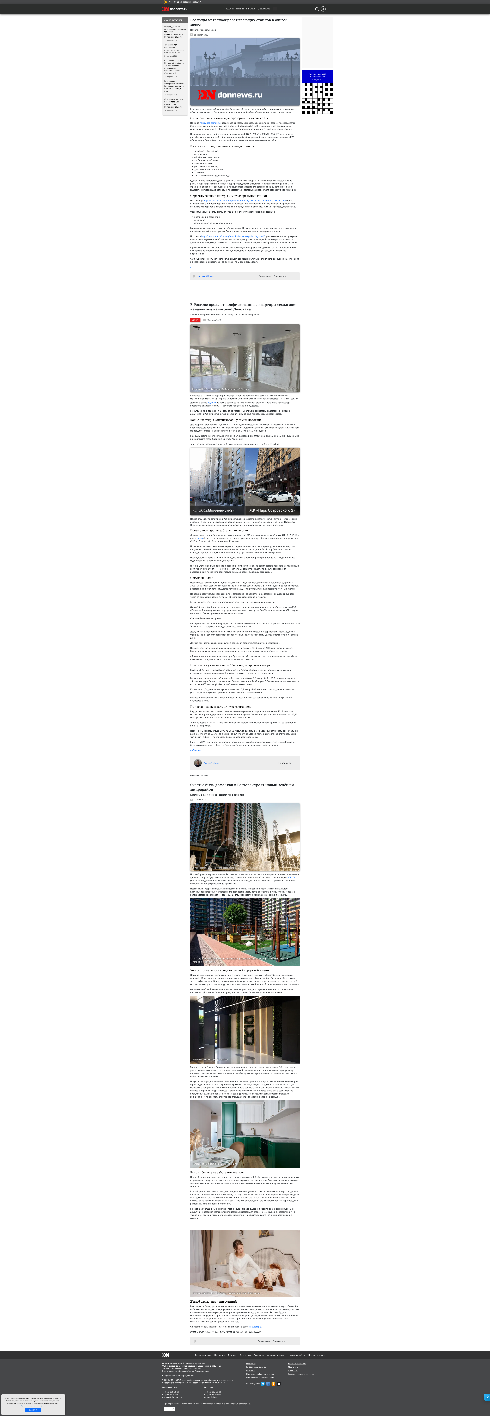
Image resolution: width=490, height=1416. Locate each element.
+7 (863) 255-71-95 (170, 1392)
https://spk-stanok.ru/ (210, 122)
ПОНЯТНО (33, 1410)
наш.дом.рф (255, 1326)
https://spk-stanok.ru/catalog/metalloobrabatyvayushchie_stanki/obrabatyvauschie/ (245, 200)
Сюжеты (240, 9)
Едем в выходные (203, 1355)
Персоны (232, 1355)
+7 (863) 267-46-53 (212, 1394)
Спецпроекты (264, 9)
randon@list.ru (211, 1397)
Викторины (259, 1355)
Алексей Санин (211, 762)
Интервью (250, 9)
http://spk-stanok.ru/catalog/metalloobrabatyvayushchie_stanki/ (232, 236)
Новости (230, 9)
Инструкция (219, 1355)
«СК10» (291, 877)
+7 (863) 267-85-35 (212, 1392)
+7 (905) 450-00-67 (170, 1394)
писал (200, 538)
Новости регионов (316, 1355)
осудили (212, 402)
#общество (195, 750)
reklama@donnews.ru (172, 1397)
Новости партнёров (296, 1355)
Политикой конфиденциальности (32, 1406)
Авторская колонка (275, 1355)
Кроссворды (245, 1355)
